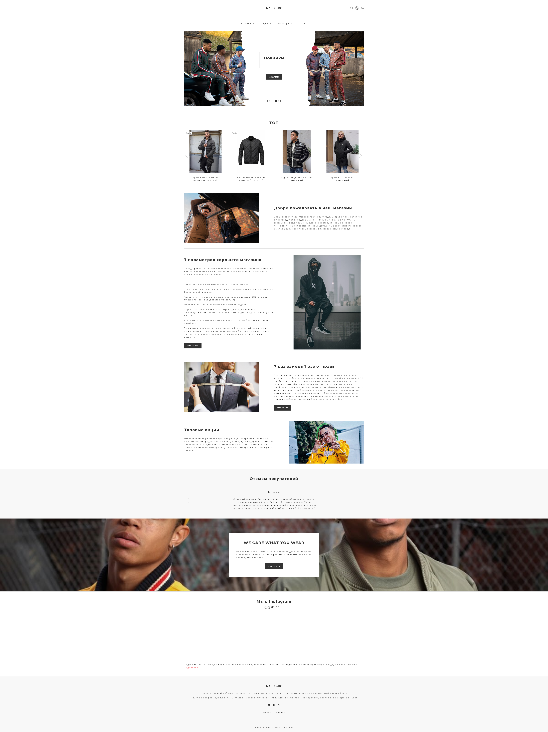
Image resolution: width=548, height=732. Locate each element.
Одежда (246, 23)
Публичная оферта (335, 693)
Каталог (240, 693)
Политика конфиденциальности (210, 698)
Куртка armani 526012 (205, 177)
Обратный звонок (274, 712)
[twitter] (269, 704)
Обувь (264, 23)
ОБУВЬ (274, 76)
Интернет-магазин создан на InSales (274, 728)
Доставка (253, 693)
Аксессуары (284, 23)
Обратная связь (271, 693)
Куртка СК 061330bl (342, 177)
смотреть (193, 345)
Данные (344, 698)
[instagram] (279, 704)
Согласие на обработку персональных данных (260, 698)
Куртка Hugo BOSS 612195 (296, 177)
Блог (354, 698)
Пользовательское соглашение (302, 693)
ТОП (304, 23)
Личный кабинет (223, 693)
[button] (268, 101)
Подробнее (191, 667)
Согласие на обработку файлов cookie (314, 698)
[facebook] (274, 704)
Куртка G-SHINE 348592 (251, 177)
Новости (206, 693)
